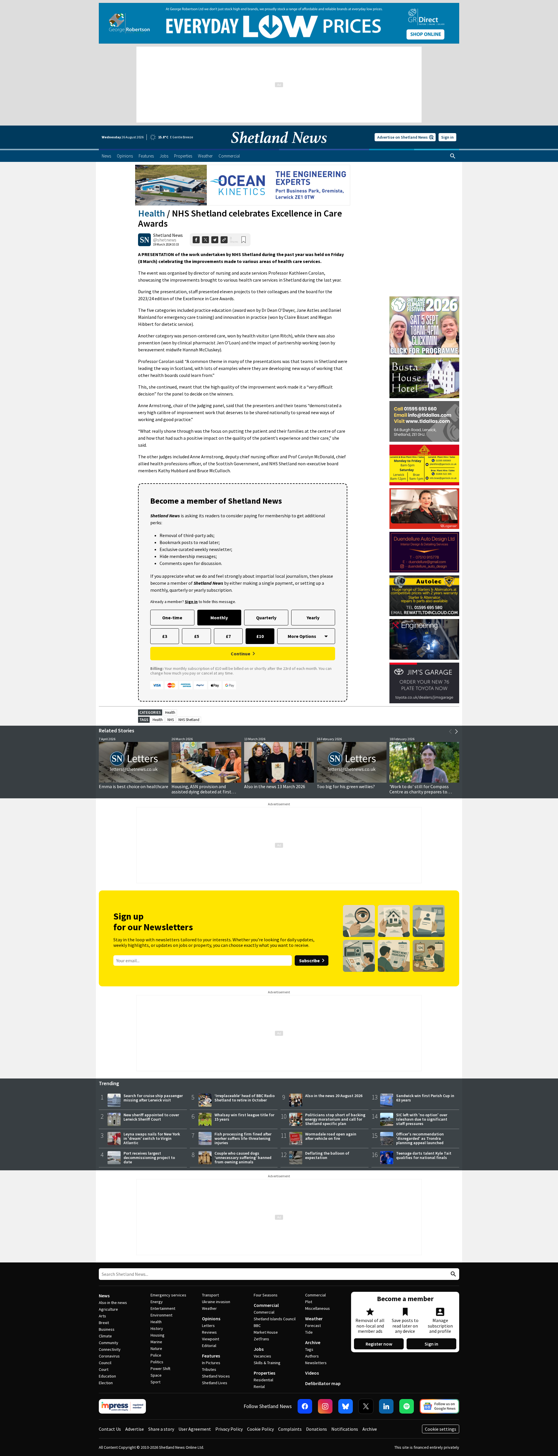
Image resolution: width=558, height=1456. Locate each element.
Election (106, 1382)
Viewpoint (210, 1338)
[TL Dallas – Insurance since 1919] (424, 421)
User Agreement (194, 1429)
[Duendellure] (424, 552)
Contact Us (110, 1429)
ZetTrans (261, 1338)
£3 (164, 636)
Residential (263, 1379)
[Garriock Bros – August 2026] (424, 465)
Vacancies (262, 1356)
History (157, 1328)
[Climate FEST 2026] (424, 299)
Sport (155, 1382)
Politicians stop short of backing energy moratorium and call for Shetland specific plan (335, 1119)
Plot (308, 1301)
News (104, 1295)
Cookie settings (440, 1429)
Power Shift (160, 1368)
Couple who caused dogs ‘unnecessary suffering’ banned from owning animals (242, 1158)
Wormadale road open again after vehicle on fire (330, 1136)
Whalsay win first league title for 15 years (244, 1117)
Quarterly (266, 617)
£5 (196, 636)
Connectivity (110, 1349)
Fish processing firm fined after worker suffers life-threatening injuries (242, 1138)
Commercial (266, 1305)
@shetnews (164, 240)
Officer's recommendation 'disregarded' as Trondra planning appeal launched (420, 1138)
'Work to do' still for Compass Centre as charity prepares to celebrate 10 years (419, 792)
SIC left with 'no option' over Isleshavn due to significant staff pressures (421, 1119)
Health (151, 213)
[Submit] (452, 1274)
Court (103, 1369)
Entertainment (163, 1308)
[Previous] (450, 731)
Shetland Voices (216, 1376)
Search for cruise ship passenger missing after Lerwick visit (153, 1098)
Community (108, 1342)
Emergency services (168, 1295)
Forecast (313, 1325)
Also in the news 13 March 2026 (274, 786)
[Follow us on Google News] (439, 1406)
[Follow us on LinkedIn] (386, 1406)
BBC (257, 1325)
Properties (264, 1373)
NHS (170, 719)
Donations (316, 1429)
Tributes (209, 1369)
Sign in (447, 137)
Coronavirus (109, 1356)
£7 (228, 636)
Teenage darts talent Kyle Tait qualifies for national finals (423, 1155)
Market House (266, 1332)
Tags (309, 1349)
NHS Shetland (188, 719)
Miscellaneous (317, 1308)
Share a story (161, 1429)
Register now (379, 1344)
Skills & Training (267, 1362)
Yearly (313, 617)
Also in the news (113, 1302)
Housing (157, 1335)
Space (156, 1375)
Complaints (290, 1429)
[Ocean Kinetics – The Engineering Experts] (242, 185)
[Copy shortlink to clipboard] (224, 239)
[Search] (452, 156)
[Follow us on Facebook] (305, 1406)
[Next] (456, 731)
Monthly (219, 617)
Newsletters (316, 1362)
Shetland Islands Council (275, 1318)
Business (107, 1329)
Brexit (104, 1322)
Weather (209, 1308)
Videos (312, 1373)
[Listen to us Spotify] (406, 1406)
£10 (260, 636)
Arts (102, 1316)
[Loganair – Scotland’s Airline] (424, 508)
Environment (161, 1315)
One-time (172, 617)
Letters (208, 1325)
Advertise (134, 1429)
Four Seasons (266, 1295)
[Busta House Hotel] (424, 377)
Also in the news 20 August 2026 (333, 1095)
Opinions (211, 1318)
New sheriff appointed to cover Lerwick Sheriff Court (151, 1117)
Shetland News (168, 235)
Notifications (344, 1429)
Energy (157, 1301)
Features (211, 1356)
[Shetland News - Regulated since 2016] (122, 1406)
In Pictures (211, 1362)
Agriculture (108, 1309)
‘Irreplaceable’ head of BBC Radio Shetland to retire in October (244, 1098)
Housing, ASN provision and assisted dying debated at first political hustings (201, 792)
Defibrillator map (323, 1383)
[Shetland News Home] (279, 147)
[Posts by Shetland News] (144, 239)
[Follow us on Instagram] (325, 1406)
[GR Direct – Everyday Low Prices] (279, 23)
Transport (210, 1295)
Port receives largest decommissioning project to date (149, 1158)
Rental (259, 1386)
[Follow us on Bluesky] (345, 1406)
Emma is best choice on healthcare (133, 786)
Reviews (209, 1332)
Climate (105, 1336)
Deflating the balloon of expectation (327, 1155)
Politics (157, 1361)
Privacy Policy (229, 1429)
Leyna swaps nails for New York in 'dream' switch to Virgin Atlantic (152, 1138)
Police (156, 1355)
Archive (312, 1342)
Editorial (209, 1345)
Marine (156, 1341)
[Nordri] (424, 639)
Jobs (259, 1349)
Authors (312, 1356)
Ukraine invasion (216, 1301)
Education (107, 1376)
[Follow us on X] (366, 1406)
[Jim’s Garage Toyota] (424, 683)
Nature (156, 1348)
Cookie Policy (260, 1429)
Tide (309, 1332)
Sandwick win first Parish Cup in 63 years (425, 1098)
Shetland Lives (214, 1382)
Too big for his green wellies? (346, 786)
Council (105, 1362)
